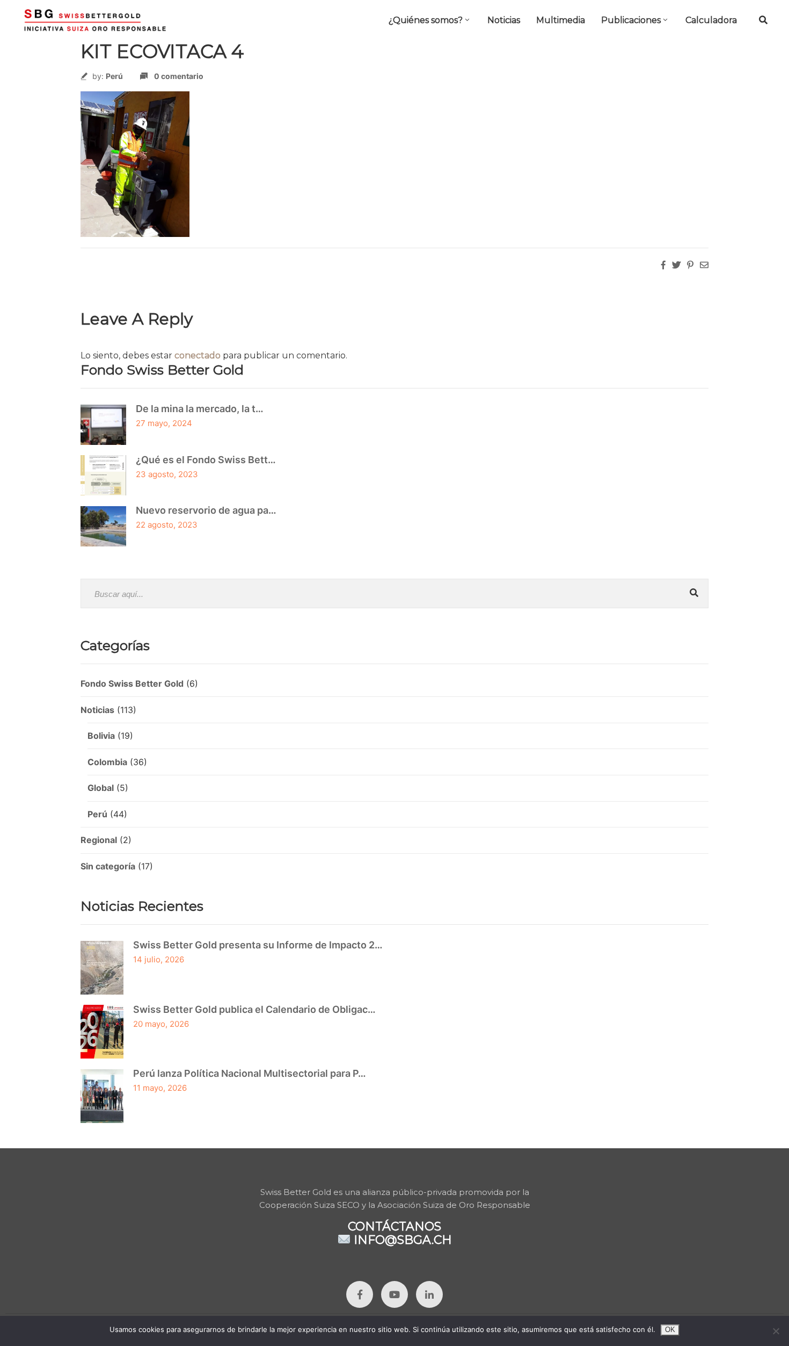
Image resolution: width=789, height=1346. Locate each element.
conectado (197, 355)
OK (670, 1330)
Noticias (503, 20)
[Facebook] (359, 1294)
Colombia (107, 762)
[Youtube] (394, 1294)
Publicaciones (631, 20)
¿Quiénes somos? (426, 20)
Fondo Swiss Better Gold (132, 683)
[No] (775, 1331)
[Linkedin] (429, 1294)
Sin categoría (108, 866)
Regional (99, 839)
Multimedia (560, 20)
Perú (114, 76)
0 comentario (178, 76)
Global (100, 787)
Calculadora (711, 20)
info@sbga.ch (403, 1240)
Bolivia (101, 735)
